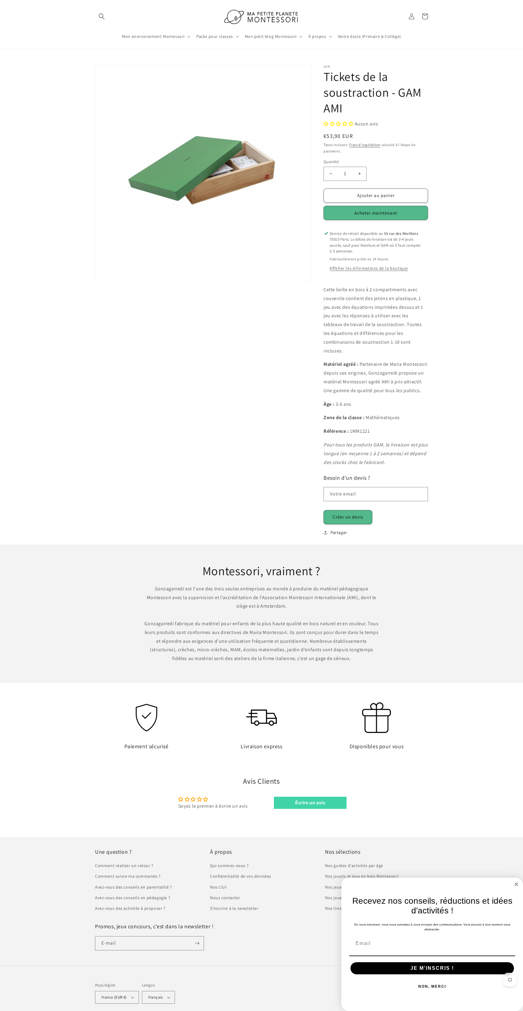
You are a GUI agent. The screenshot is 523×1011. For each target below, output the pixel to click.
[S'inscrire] (197, 943)
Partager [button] (339, 532)
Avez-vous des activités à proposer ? (130, 908)
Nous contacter (225, 897)
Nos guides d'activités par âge (354, 865)
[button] (101, 16)
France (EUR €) (114, 997)
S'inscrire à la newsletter (234, 908)
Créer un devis (348, 517)
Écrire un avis (310, 802)
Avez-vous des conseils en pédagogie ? (132, 897)
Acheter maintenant (375, 213)
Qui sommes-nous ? (229, 865)
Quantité (331, 161)
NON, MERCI (432, 986)
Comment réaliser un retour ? (124, 865)
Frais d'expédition (364, 144)
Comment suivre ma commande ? (128, 876)
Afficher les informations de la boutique (369, 268)
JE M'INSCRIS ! (432, 968)
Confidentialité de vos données (240, 876)
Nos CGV (218, 887)
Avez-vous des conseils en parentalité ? (133, 887)
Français (155, 997)
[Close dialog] (516, 884)
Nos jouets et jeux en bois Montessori (361, 876)
